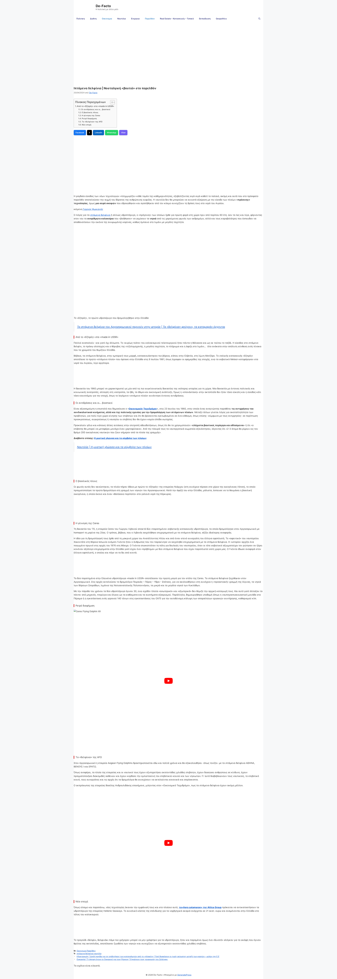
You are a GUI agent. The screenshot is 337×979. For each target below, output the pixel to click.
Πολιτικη (80, 18)
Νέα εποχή (86, 125)
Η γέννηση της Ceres (91, 115)
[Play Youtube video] (168, 681)
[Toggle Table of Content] (111, 102)
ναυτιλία (97, 953)
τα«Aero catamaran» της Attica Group (200, 907)
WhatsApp (111, 132)
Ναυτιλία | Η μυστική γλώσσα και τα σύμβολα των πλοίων (114, 447)
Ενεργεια (135, 18)
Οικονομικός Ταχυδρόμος (143, 408)
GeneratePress (184, 975)
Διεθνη (93, 18)
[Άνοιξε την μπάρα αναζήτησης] (259, 19)
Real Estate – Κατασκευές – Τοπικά (177, 18)
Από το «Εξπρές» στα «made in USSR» (95, 106)
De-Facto (103, 6)
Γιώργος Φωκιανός (92, 209)
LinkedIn (98, 132)
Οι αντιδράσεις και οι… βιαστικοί (95, 109)
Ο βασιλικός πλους (90, 112)
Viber (123, 132)
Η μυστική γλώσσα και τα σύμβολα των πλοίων (120, 438)
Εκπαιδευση (205, 18)
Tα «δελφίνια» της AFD (92, 122)
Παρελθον (150, 18)
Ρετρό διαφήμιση (89, 118)
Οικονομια (107, 18)
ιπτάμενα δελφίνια (100, 215)
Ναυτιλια (121, 18)
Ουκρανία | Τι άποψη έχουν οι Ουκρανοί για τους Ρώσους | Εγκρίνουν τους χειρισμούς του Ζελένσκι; (122, 959)
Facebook (80, 132)
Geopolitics (221, 18)
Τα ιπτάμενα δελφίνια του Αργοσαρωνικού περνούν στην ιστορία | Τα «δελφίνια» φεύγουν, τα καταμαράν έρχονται (151, 326)
